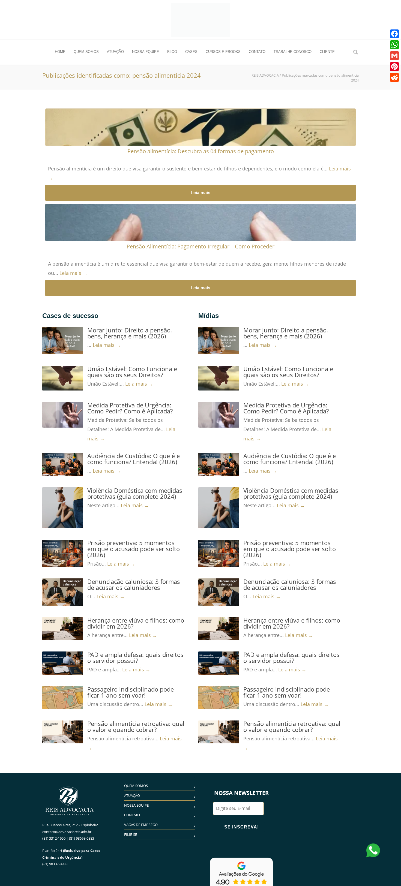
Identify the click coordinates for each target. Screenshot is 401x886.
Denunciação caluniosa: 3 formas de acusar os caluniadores (133, 584)
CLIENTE (327, 52)
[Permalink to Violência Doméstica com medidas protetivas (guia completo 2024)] (62, 507)
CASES (191, 52)
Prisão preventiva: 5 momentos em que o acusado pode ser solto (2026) (133, 549)
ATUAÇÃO (115, 52)
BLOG (172, 52)
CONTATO (257, 52)
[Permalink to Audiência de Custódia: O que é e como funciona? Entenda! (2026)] (62, 464)
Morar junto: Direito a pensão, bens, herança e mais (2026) (129, 333)
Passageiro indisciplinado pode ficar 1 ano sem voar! (130, 692)
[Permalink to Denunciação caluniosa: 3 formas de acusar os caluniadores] (62, 592)
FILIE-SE (130, 834)
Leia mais (200, 192)
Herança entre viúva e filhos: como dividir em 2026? (135, 623)
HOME (60, 52)
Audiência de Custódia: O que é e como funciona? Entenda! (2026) (133, 459)
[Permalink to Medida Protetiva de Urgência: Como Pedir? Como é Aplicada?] (62, 415)
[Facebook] (394, 33)
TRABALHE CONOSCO (293, 52)
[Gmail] (394, 55)
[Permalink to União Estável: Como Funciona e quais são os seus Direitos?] (62, 378)
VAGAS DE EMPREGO (141, 824)
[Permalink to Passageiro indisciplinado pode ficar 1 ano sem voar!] (62, 697)
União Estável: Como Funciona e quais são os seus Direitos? (132, 372)
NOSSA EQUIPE (145, 52)
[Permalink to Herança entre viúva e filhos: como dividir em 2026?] (62, 628)
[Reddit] (394, 77)
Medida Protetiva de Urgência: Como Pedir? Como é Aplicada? (130, 408)
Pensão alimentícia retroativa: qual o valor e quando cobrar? (135, 726)
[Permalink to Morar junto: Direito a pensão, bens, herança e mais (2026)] (62, 340)
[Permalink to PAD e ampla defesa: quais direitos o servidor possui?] (62, 662)
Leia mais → (73, 273)
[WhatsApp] (394, 44)
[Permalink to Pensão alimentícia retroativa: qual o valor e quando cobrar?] (62, 731)
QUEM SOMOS (86, 52)
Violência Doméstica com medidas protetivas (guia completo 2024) (134, 493)
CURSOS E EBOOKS (223, 52)
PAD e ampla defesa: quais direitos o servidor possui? (135, 657)
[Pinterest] (394, 66)
